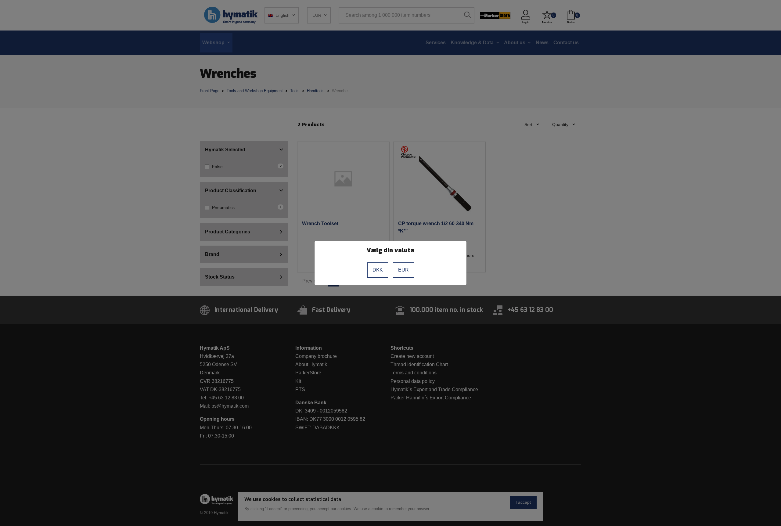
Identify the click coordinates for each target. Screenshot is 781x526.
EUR (403, 269)
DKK (378, 269)
